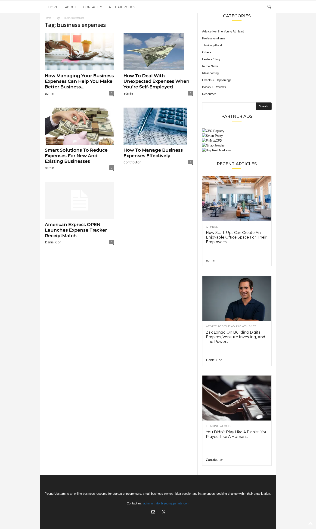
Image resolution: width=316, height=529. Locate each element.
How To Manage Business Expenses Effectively (153, 152)
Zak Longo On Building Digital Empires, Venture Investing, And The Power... (235, 337)
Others (206, 52)
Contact (90, 7)
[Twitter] (163, 512)
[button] (269, 7)
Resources (209, 94)
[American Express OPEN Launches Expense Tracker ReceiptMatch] (79, 200)
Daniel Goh (53, 242)
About (70, 7)
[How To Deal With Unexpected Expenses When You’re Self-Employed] (158, 51)
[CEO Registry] (237, 130)
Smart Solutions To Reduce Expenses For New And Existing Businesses (76, 155)
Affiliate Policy (122, 7)
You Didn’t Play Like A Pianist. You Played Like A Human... (237, 434)
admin (49, 93)
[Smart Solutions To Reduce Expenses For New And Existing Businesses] (79, 126)
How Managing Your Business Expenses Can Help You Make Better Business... (79, 81)
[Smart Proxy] (237, 135)
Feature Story (211, 59)
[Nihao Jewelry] (237, 145)
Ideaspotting (210, 73)
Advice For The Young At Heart (223, 31)
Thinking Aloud (212, 45)
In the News (210, 66)
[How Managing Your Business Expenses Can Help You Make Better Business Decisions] (79, 51)
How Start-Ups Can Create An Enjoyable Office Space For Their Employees (236, 237)
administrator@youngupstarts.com (166, 503)
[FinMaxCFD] (237, 140)
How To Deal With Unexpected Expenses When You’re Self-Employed (156, 81)
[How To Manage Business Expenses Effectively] (158, 126)
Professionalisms (213, 38)
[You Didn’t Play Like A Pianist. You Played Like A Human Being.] (236, 398)
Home (53, 7)
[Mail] (153, 512)
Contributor (132, 162)
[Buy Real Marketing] (237, 150)
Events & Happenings (216, 80)
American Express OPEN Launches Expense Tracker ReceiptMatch (76, 230)
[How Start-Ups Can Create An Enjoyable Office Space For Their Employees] (236, 198)
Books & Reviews (214, 87)
